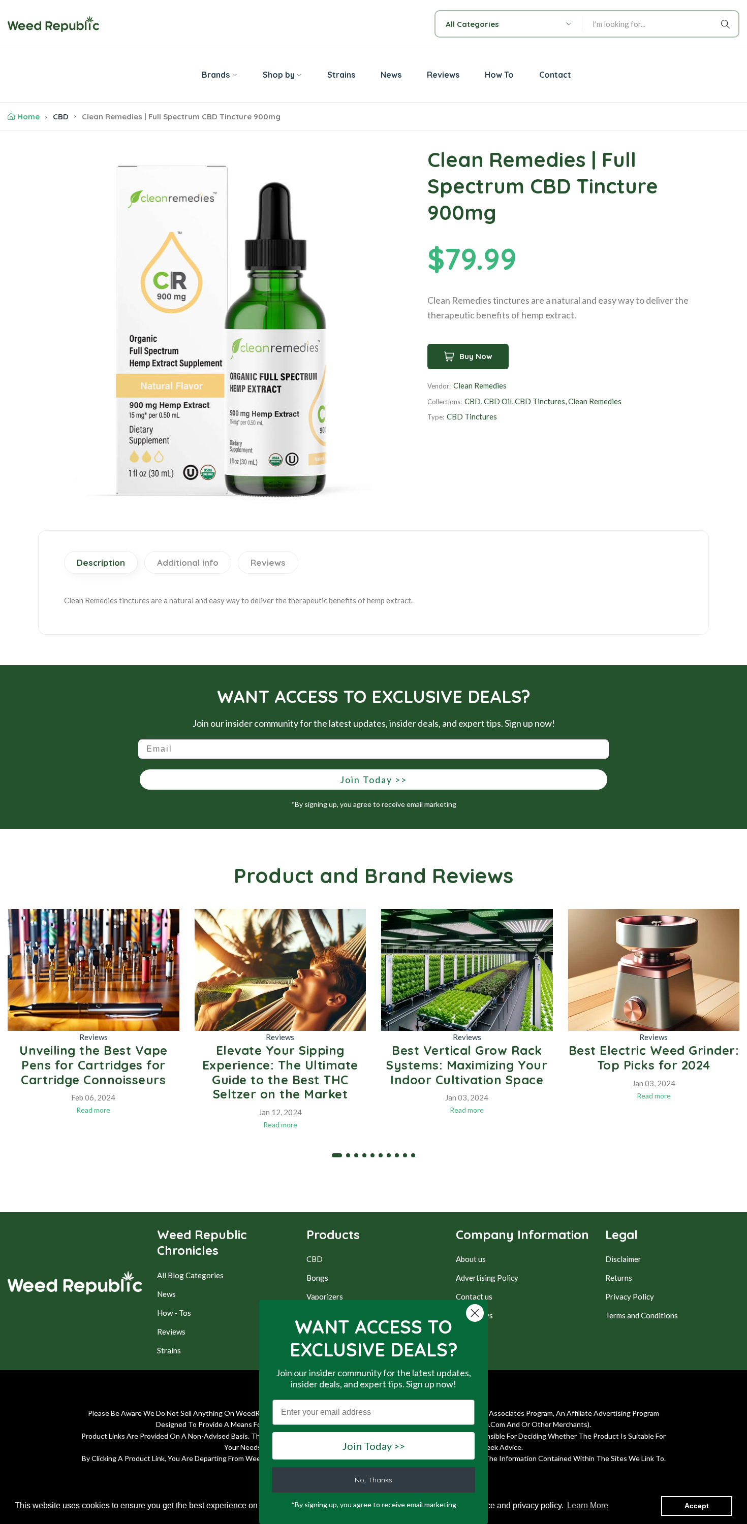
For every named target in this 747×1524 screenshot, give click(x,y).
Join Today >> (373, 779)
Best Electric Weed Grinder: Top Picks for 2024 (654, 1058)
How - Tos (174, 1312)
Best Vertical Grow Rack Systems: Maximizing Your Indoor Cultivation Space (466, 1065)
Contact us (474, 1296)
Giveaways (474, 1315)
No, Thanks (373, 1479)
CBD (61, 116)
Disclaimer (623, 1258)
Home (28, 116)
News (166, 1294)
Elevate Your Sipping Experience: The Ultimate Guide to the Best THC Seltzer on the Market (280, 1072)
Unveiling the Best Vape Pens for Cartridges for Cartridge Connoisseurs (93, 1065)
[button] (337, 1155)
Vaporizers (324, 1296)
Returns (618, 1277)
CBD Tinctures (540, 401)
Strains (169, 1350)
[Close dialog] (475, 1313)
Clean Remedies (480, 385)
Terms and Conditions (641, 1315)
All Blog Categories (190, 1275)
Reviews (93, 1037)
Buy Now (475, 356)
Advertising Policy (487, 1277)
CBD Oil (498, 401)
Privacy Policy (629, 1296)
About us (471, 1258)
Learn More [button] (587, 1505)
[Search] (727, 24)
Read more (93, 1110)
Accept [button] (696, 1506)
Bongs (317, 1277)
